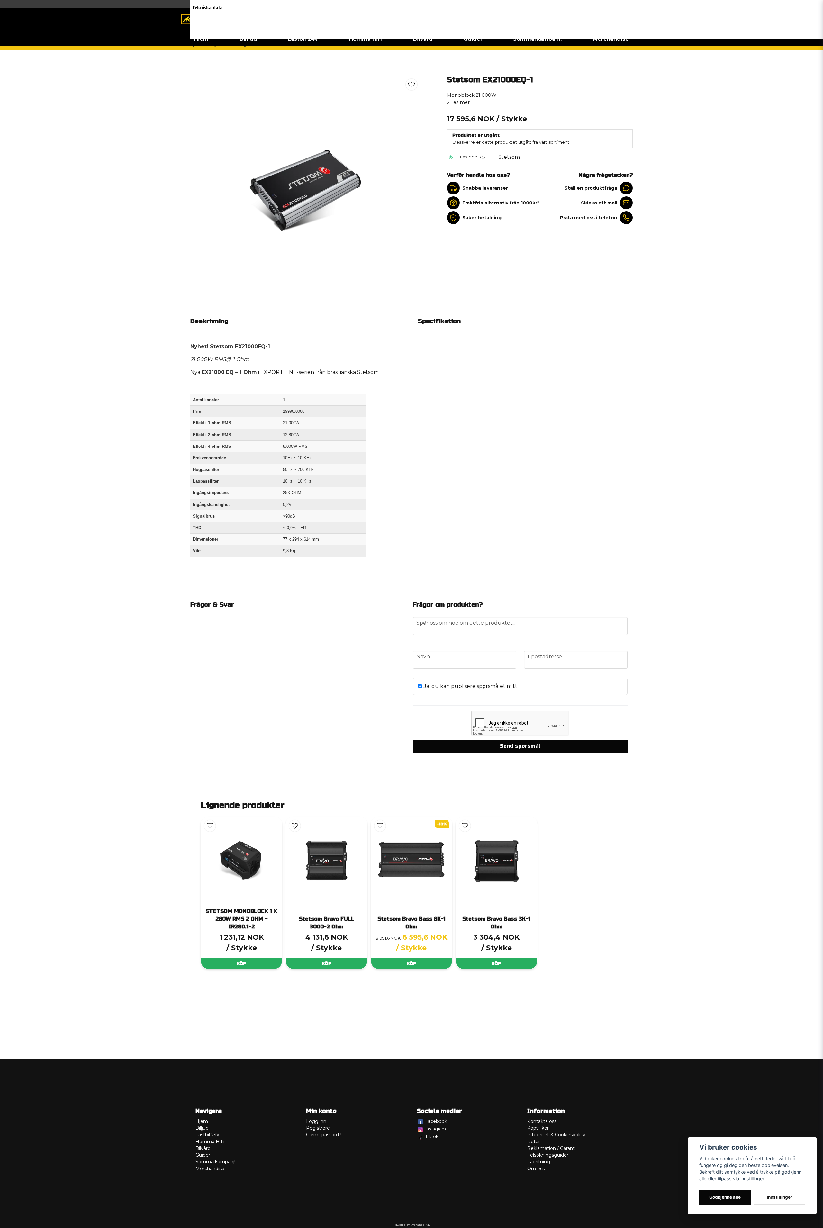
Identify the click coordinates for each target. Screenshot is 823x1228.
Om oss (536, 1168)
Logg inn (316, 1121)
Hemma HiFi (366, 39)
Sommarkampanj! (537, 39)
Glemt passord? (323, 1135)
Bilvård (423, 39)
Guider (473, 39)
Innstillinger (779, 1197)
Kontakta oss (541, 1121)
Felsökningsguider (547, 1155)
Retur (533, 1141)
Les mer (460, 102)
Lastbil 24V (303, 39)
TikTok (432, 1136)
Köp (241, 963)
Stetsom (509, 157)
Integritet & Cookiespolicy (556, 1135)
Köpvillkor (538, 1128)
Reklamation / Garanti (551, 1148)
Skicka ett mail (599, 203)
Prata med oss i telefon (588, 218)
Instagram (435, 1128)
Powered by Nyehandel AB (411, 1224)
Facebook (436, 1121)
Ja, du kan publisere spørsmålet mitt (469, 686)
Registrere (318, 1128)
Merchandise (611, 39)
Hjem (201, 39)
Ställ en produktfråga (591, 188)
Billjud (248, 39)
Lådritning (538, 1162)
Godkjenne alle (725, 1197)
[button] (411, 84)
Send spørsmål (520, 746)
